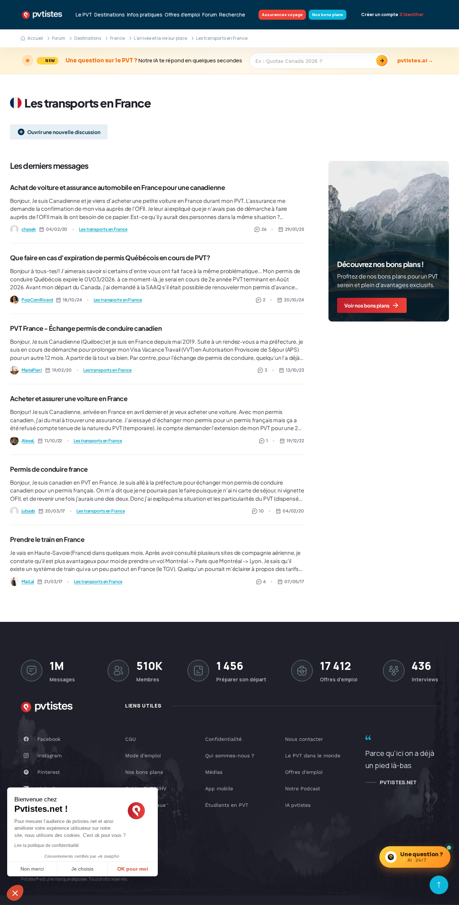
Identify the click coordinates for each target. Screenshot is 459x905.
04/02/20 (293, 511)
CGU (130, 739)
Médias (213, 772)
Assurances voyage (282, 14)
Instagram (49, 755)
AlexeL (28, 440)
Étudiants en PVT (226, 805)
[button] (15, 892)
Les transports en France (103, 229)
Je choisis (82, 869)
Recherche (232, 14)
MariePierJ (32, 370)
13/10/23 (295, 370)
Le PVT (84, 14)
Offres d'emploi (182, 14)
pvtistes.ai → (415, 60)
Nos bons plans (327, 14)
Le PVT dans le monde (312, 755)
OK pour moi (132, 869)
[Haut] (439, 885)
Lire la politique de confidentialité (46, 845)
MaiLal (28, 581)
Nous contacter (304, 739)
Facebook (49, 739)
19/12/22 (295, 440)
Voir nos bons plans (366, 305)
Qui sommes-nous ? (229, 755)
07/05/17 (294, 581)
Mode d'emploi (143, 755)
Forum (209, 14)
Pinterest (48, 772)
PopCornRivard (37, 300)
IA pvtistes (298, 805)
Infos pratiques (144, 14)
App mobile (219, 788)
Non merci (32, 869)
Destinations (109, 14)
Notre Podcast (302, 788)
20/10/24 (294, 300)
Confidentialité (223, 739)
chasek (29, 229)
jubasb (28, 511)
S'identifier (411, 15)
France (117, 38)
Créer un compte (379, 15)
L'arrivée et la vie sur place (160, 38)
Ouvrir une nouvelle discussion (63, 132)
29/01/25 (294, 229)
